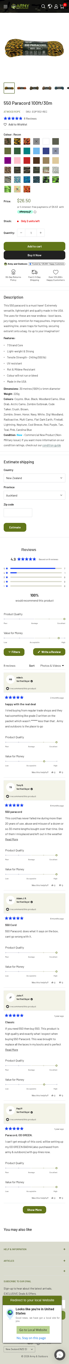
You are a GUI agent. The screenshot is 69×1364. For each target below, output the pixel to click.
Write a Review (53, 652)
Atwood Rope (12, 111)
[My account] (56, 6)
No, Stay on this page (31, 1338)
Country (8, 470)
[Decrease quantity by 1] (21, 233)
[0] (62, 6)
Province (9, 487)
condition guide (51, 445)
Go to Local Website (33, 1330)
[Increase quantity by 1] (41, 233)
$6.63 (55, 206)
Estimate (15, 527)
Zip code (9, 504)
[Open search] (43, 6)
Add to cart (34, 246)
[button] (20, 118)
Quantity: (9, 232)
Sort (32, 665)
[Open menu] (5, 6)
